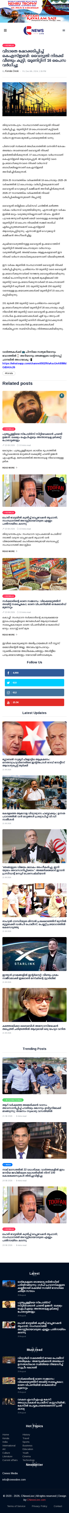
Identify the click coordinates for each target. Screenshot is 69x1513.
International (8, 1445)
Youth (25, 1452)
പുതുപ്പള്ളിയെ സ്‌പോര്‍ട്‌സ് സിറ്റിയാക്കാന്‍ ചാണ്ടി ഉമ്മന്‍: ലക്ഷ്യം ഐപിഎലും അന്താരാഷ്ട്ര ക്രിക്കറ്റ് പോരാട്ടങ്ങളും (32, 437)
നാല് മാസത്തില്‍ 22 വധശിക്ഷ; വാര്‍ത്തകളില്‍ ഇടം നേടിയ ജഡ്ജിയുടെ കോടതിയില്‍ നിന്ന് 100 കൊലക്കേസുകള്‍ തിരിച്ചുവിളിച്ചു (33, 1172)
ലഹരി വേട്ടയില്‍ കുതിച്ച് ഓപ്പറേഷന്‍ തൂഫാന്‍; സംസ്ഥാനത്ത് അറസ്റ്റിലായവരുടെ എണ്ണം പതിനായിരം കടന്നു (30, 520)
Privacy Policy (39, 1506)
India (5, 1441)
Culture (6, 1452)
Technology (28, 1460)
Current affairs (10, 1460)
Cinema (26, 1456)
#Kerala (9, 373)
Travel (25, 1438)
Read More (8, 468)
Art (3, 1449)
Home (5, 1434)
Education (27, 1449)
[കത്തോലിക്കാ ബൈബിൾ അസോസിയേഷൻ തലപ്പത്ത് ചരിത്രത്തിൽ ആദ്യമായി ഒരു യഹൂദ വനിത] (34, 1005)
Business (27, 1445)
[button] (9, 30)
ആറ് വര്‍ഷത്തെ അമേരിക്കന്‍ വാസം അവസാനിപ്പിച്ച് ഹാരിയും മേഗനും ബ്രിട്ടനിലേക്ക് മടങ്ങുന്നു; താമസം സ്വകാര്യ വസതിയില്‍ (31, 1108)
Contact (58, 1506)
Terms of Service (16, 1506)
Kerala (5, 1438)
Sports (26, 1441)
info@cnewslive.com (14, 1479)
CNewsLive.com (36, 1499)
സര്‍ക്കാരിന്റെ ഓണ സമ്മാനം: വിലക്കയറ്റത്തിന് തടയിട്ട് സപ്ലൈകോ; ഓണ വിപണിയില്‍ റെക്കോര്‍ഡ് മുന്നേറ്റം (34, 604)
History (26, 1434)
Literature (7, 1456)
